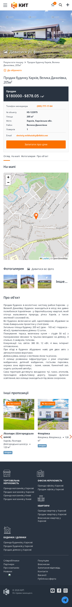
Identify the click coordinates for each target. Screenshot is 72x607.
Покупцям (43, 560)
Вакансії (42, 575)
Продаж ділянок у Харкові (17, 549)
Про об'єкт (42, 156)
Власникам (44, 564)
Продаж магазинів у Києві (17, 499)
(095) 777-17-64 (44, 106)
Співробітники (11, 560)
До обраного (14, 70)
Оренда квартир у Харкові (52, 510)
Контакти (43, 571)
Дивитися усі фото (25, 51)
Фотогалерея (28, 156)
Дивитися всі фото (43, 269)
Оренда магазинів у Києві (17, 495)
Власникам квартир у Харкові (49, 519)
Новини (7, 571)
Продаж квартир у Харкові (52, 514)
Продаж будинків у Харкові (18, 546)
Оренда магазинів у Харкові (18, 488)
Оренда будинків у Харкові (18, 542)
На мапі (15, 156)
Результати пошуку (13, 62)
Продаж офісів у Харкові (51, 489)
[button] (60, 5)
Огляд (6, 156)
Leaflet (45, 258)
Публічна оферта (47, 578)
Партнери (8, 564)
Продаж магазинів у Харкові (18, 491)
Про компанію (11, 567)
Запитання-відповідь (49, 567)
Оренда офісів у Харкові (50, 485)
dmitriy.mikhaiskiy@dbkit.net (32, 135)
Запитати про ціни (36, 144)
